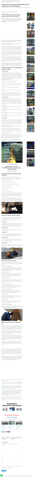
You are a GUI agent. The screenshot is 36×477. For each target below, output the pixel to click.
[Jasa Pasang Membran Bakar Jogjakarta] (31, 94)
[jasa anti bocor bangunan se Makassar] (31, 162)
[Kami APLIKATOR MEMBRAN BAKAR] (31, 77)
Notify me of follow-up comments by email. (7, 467)
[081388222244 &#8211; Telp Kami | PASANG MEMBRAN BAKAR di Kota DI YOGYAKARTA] (4, 423)
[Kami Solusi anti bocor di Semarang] (31, 128)
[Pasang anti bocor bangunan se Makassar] (31, 111)
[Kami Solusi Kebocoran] (31, 68)
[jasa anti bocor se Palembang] (31, 154)
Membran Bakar (3, 262)
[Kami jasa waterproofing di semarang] (31, 102)
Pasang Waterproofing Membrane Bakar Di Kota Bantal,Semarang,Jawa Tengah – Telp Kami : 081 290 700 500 (16, 438)
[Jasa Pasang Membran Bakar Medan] (31, 42)
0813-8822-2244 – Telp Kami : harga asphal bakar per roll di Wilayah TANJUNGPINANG (6, 438)
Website (2, 462)
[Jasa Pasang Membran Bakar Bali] (31, 34)
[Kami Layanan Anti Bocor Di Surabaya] (31, 85)
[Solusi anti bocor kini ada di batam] (31, 120)
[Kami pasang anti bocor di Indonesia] (31, 145)
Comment (2, 445)
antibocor (2, 398)
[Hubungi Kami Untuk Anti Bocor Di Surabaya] (31, 51)
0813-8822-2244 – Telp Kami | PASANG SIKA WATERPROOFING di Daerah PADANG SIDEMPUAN (11, 426)
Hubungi (17, 398)
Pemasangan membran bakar (4, 385)
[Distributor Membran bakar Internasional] (31, 17)
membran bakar (8, 396)
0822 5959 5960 (12, 417)
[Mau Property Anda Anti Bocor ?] (31, 137)
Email (2, 459)
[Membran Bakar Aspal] (31, 25)
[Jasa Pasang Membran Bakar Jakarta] (31, 59)
